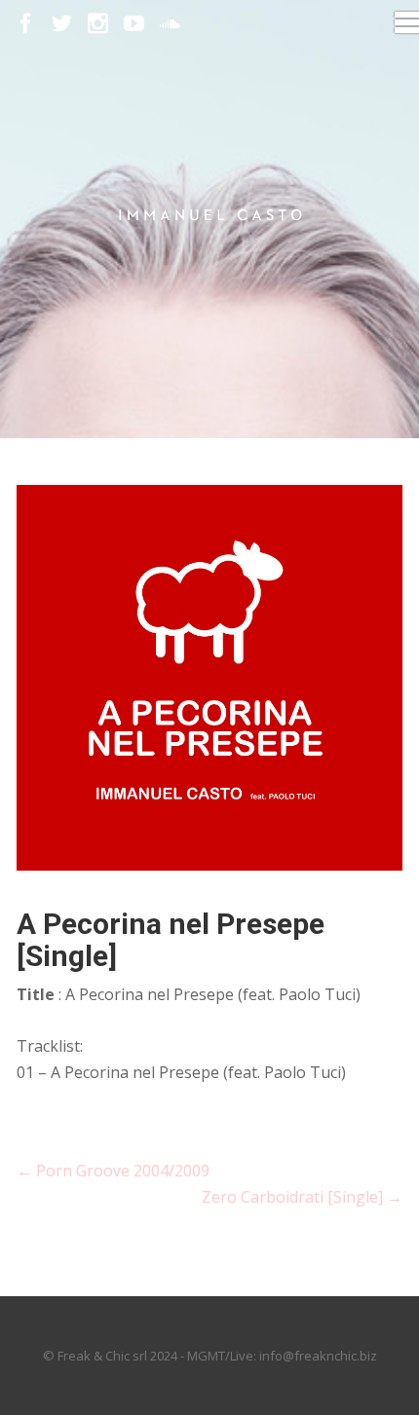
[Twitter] (62, 24)
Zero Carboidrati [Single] (302, 1197)
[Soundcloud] (170, 24)
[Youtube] (134, 24)
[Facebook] (26, 24)
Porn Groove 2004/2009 (113, 1170)
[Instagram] (98, 24)
